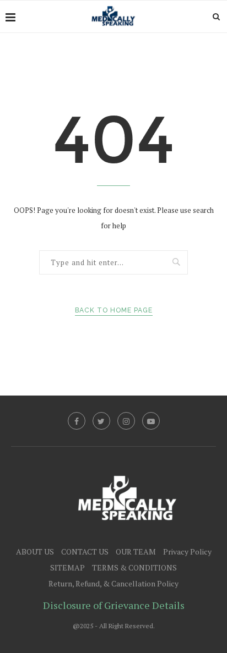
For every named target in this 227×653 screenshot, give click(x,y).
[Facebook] (76, 421)
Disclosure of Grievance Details (114, 605)
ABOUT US (35, 551)
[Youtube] (151, 421)
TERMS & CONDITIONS (134, 567)
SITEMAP (67, 567)
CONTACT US (85, 551)
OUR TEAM (136, 551)
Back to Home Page (114, 310)
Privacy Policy (187, 551)
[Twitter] (101, 421)
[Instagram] (126, 421)
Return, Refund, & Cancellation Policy (113, 583)
